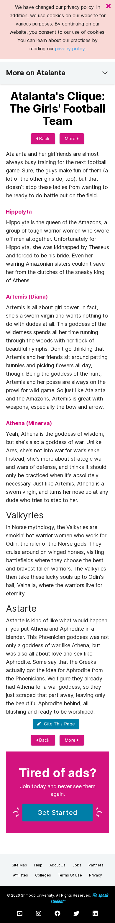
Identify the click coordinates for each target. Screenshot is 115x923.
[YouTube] (19, 913)
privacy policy (70, 49)
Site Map (19, 865)
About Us (57, 865)
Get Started (57, 812)
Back (44, 138)
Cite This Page (58, 723)
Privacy (95, 875)
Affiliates (20, 875)
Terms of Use (70, 875)
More (71, 138)
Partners (96, 865)
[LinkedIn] (95, 913)
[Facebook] (57, 913)
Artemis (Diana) (27, 297)
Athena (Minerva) (29, 423)
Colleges (43, 875)
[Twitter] (76, 913)
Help (38, 865)
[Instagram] (38, 913)
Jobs (77, 865)
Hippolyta (19, 212)
